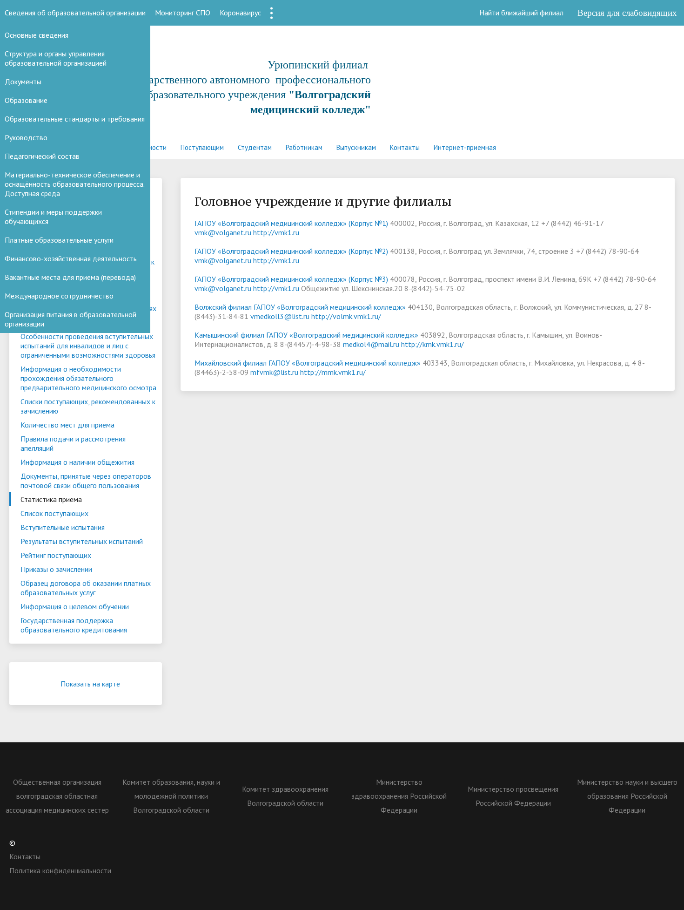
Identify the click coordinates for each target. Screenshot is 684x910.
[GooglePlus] (563, 842)
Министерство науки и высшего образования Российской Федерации (627, 796)
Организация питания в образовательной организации (70, 319)
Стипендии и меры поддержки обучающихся (53, 216)
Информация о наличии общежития (77, 462)
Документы (23, 81)
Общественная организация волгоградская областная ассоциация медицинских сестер (57, 796)
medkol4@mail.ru (371, 344)
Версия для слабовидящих (627, 13)
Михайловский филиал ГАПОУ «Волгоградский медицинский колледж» (307, 362)
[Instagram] (527, 842)
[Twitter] (490, 842)
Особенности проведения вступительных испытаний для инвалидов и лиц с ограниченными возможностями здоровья (87, 346)
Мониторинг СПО (182, 12)
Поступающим (202, 147)
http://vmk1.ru (276, 232)
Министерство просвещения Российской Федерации (513, 796)
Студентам (255, 147)
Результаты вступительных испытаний (81, 541)
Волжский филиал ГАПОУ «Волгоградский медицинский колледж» (300, 307)
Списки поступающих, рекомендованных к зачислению (87, 406)
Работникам (304, 147)
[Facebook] (509, 842)
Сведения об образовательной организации (75, 12)
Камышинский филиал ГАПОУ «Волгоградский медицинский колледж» (306, 335)
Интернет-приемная (465, 147)
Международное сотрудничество (59, 295)
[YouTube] (545, 842)
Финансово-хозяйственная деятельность (71, 258)
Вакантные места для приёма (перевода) (70, 277)
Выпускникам (356, 147)
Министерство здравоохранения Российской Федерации (399, 796)
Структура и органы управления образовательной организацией (56, 58)
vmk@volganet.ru (222, 232)
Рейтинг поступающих (55, 555)
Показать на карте (90, 683)
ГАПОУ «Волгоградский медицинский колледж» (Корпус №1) (291, 223)
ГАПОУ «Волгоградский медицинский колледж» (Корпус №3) (291, 279)
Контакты (405, 147)
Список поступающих (54, 513)
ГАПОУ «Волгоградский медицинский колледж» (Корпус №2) (291, 251)
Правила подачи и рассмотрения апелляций (73, 443)
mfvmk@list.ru (274, 372)
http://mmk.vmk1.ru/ (333, 372)
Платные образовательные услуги (59, 239)
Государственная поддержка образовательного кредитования (73, 625)
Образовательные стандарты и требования (75, 118)
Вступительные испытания (62, 527)
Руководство (26, 137)
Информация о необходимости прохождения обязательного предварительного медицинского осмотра (88, 378)
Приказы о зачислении (56, 569)
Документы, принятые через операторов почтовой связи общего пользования (85, 480)
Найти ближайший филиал (521, 12)
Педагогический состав (42, 156)
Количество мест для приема (67, 424)
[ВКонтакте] (472, 842)
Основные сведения (36, 35)
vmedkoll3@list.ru (279, 316)
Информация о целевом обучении (74, 606)
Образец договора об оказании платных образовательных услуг (85, 587)
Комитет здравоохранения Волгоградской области (285, 796)
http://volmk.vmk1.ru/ (346, 316)
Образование (26, 100)
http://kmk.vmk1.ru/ (432, 344)
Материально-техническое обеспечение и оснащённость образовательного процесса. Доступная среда (74, 184)
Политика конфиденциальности (60, 870)
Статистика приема (51, 499)
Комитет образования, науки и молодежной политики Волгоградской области (171, 796)
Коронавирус (240, 12)
